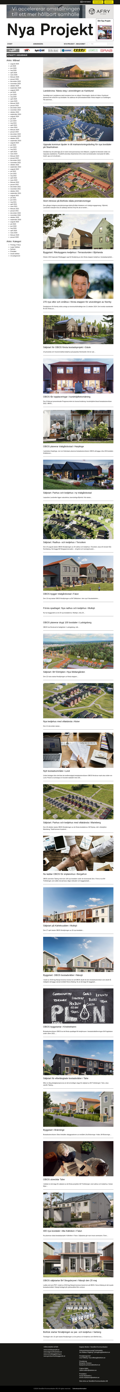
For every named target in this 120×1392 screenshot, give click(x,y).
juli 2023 (13, 145)
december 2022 (15, 160)
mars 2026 (13, 75)
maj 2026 (13, 70)
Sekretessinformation (79, 1388)
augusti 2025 (14, 90)
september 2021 (15, 193)
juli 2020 (13, 224)
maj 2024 (13, 123)
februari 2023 (14, 156)
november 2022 (15, 162)
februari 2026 (14, 77)
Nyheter (13, 249)
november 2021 (15, 189)
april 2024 (13, 125)
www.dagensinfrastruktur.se (53, 1352)
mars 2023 (13, 154)
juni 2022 (13, 173)
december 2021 (15, 186)
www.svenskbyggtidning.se (53, 1354)
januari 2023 (14, 158)
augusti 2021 (14, 195)
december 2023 (15, 134)
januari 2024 (14, 132)
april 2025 (13, 99)
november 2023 (15, 136)
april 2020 (13, 230)
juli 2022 (13, 171)
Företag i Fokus (15, 245)
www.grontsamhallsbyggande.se (54, 1356)
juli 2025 (13, 92)
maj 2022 (13, 176)
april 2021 (13, 204)
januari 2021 (14, 211)
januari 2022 (14, 184)
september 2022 (15, 167)
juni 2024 (13, 121)
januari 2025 (14, 105)
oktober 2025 (14, 86)
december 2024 (15, 108)
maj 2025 (13, 97)
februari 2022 (14, 182)
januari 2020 (14, 237)
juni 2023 (13, 147)
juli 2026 (13, 66)
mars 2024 (13, 127)
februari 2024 (14, 129)
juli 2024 (13, 118)
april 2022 (13, 178)
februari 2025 (14, 103)
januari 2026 (14, 79)
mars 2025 (13, 101)
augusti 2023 (14, 143)
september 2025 (15, 88)
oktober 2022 (14, 165)
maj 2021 (13, 202)
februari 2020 (14, 235)
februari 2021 (14, 208)
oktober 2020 (14, 217)
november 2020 (15, 215)
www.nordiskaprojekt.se (51, 1350)
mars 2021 (13, 206)
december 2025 (15, 81)
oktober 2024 (14, 112)
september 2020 (15, 219)
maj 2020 (13, 228)
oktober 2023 (14, 138)
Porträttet (13, 251)
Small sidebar (15, 253)
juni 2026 (13, 68)
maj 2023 (13, 149)
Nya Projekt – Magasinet (74, 44)
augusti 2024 (14, 116)
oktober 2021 (14, 191)
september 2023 (15, 140)
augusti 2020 (14, 222)
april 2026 (13, 72)
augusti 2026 (14, 64)
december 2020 (15, 213)
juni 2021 (13, 200)
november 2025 (15, 83)
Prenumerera (97, 2)
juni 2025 (13, 94)
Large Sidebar (15, 247)
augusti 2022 (14, 169)
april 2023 (13, 151)
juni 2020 (13, 226)
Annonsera (108, 2)
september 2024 (15, 114)
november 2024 (15, 110)
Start (9, 44)
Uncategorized (15, 256)
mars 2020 (13, 233)
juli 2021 (13, 197)
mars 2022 (13, 180)
